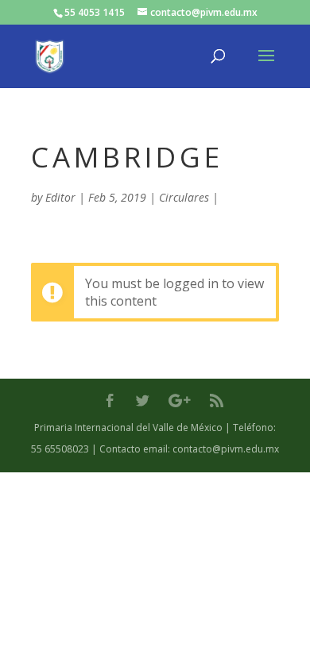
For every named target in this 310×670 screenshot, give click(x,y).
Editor (60, 197)
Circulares (184, 197)
